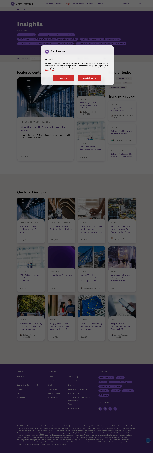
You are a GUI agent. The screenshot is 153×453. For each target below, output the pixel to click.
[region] (77, 65)
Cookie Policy (49, 70)
